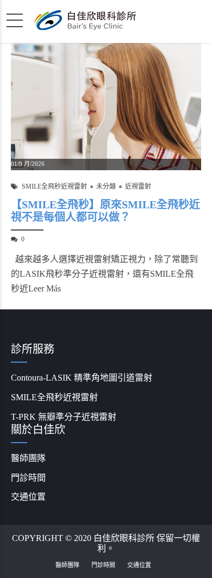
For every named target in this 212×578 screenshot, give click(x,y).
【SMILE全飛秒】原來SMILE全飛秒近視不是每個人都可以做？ (105, 210)
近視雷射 (138, 186)
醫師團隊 (28, 458)
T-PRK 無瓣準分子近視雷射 (63, 416)
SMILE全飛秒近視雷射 (54, 186)
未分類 (106, 186)
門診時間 (28, 477)
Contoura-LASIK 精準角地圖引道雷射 (81, 377)
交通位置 (28, 496)
